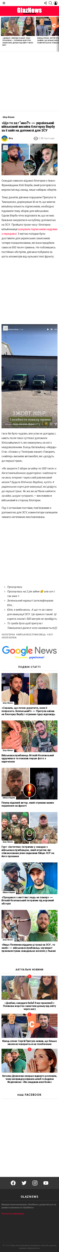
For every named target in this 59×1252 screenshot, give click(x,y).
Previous (1, 34)
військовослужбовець (32, 635)
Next (57, 34)
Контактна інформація (13, 1213)
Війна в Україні (9, 798)
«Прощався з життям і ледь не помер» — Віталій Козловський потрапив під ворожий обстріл (28, 900)
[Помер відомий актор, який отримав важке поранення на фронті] (29, 783)
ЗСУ (51, 635)
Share (5, 147)
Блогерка (9, 635)
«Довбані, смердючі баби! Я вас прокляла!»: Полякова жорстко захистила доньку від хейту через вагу (29, 1006)
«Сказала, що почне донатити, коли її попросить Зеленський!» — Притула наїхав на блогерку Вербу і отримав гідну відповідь (28, 711)
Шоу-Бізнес (8, 703)
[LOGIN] (55, 3)
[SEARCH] (50, 3)
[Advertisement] (29, 81)
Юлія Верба (10, 638)
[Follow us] (45, 3)
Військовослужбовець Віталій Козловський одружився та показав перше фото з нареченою (28, 758)
